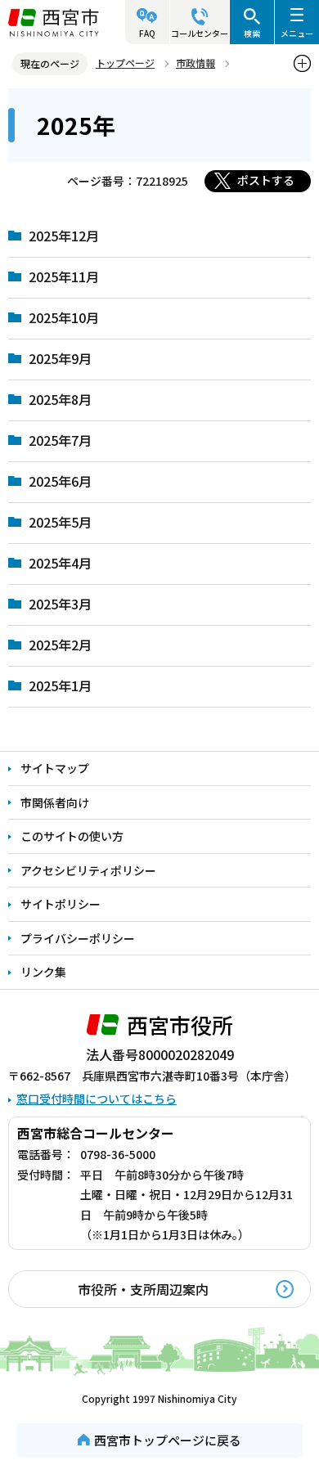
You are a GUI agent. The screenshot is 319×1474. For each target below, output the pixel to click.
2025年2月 (60, 644)
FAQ (147, 33)
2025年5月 (60, 522)
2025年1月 (60, 685)
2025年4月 (60, 563)
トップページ (125, 63)
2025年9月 (60, 358)
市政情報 (195, 63)
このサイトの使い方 (72, 836)
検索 (252, 33)
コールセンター (199, 33)
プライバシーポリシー (77, 938)
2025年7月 (60, 440)
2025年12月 (64, 235)
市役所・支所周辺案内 (143, 1289)
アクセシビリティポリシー (88, 870)
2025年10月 (64, 317)
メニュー (297, 33)
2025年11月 (64, 276)
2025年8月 (60, 399)
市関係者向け (54, 802)
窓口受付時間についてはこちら (96, 1098)
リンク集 (43, 972)
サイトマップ (54, 768)
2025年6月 (60, 481)
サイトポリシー (60, 904)
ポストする (265, 180)
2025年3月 (60, 603)
